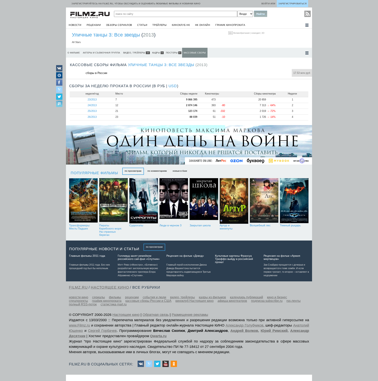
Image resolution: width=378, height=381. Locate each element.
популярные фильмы (94, 173)
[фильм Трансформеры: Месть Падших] (83, 201)
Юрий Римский (274, 331)
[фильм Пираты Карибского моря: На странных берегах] (113, 201)
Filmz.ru (78, 287)
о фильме (74, 52)
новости (75, 25)
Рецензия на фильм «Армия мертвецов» (282, 257)
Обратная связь (156, 315)
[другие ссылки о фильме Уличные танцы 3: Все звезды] (307, 52)
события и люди (154, 297)
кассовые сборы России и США (148, 300)
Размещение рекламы (190, 315)
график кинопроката (230, 25)
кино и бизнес (277, 297)
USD (173, 86)
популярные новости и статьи (104, 249)
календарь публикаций (246, 297)
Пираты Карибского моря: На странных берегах (110, 230)
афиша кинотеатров (232, 300)
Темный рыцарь (290, 225)
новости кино (78, 297)
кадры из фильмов (212, 297)
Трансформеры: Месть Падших (79, 227)
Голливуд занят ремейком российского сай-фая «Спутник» (139, 257)
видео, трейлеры (136, 52)
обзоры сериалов (119, 25)
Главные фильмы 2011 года (87, 255)
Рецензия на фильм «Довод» (185, 255)
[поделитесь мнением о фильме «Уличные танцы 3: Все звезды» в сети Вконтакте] (59, 70)
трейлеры (159, 25)
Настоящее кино (126, 315)
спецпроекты (78, 300)
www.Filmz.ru (79, 325)
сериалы (98, 297)
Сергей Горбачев (102, 331)
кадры (157, 52)
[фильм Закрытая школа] (204, 201)
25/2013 (92, 111)
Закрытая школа (200, 225)
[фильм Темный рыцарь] (294, 201)
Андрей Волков (244, 331)
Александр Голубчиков (244, 325)
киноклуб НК (181, 25)
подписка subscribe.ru (267, 300)
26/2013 (92, 116)
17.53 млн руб (301, 72)
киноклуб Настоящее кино (194, 300)
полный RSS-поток (83, 304)
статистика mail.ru (114, 304)
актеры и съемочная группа (101, 52)
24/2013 (92, 105)
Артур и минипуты (226, 227)
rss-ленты (293, 300)
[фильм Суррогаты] (143, 201)
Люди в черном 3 (170, 225)
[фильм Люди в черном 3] (173, 201)
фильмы (115, 297)
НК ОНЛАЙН (202, 25)
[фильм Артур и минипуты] (234, 201)
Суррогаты (136, 225)
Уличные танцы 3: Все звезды (106, 34)
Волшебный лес (260, 225)
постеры (173, 52)
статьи (142, 25)
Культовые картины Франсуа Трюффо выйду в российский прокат (234, 259)
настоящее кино (110, 287)
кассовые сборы (195, 52)
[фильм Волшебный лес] (264, 201)
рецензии (94, 25)
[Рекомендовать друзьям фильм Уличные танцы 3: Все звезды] (59, 104)
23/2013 (92, 99)
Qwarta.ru (158, 336)
